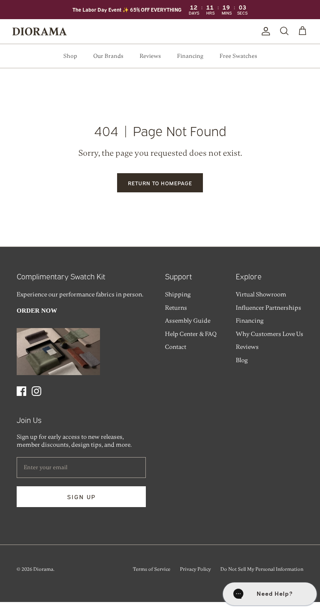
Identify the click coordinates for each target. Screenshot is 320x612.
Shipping (177, 294)
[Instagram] (36, 391)
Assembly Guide (187, 320)
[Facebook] (21, 391)
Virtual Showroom (261, 294)
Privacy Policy (195, 569)
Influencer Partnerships (268, 307)
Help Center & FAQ (191, 334)
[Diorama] (39, 31)
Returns (176, 307)
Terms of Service (151, 569)
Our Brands (108, 56)
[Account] (264, 31)
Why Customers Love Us (269, 334)
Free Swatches (238, 56)
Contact (175, 347)
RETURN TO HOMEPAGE (160, 183)
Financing (190, 56)
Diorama (43, 569)
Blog (242, 360)
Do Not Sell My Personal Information (261, 569)
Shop (70, 56)
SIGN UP (81, 496)
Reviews (150, 56)
